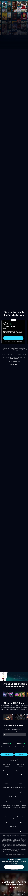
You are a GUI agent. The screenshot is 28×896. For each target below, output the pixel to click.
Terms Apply (4, 835)
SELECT (13, 338)
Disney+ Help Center (18, 853)
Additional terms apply (14, 358)
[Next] (25, 694)
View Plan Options (14, 364)
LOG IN (24, 2)
